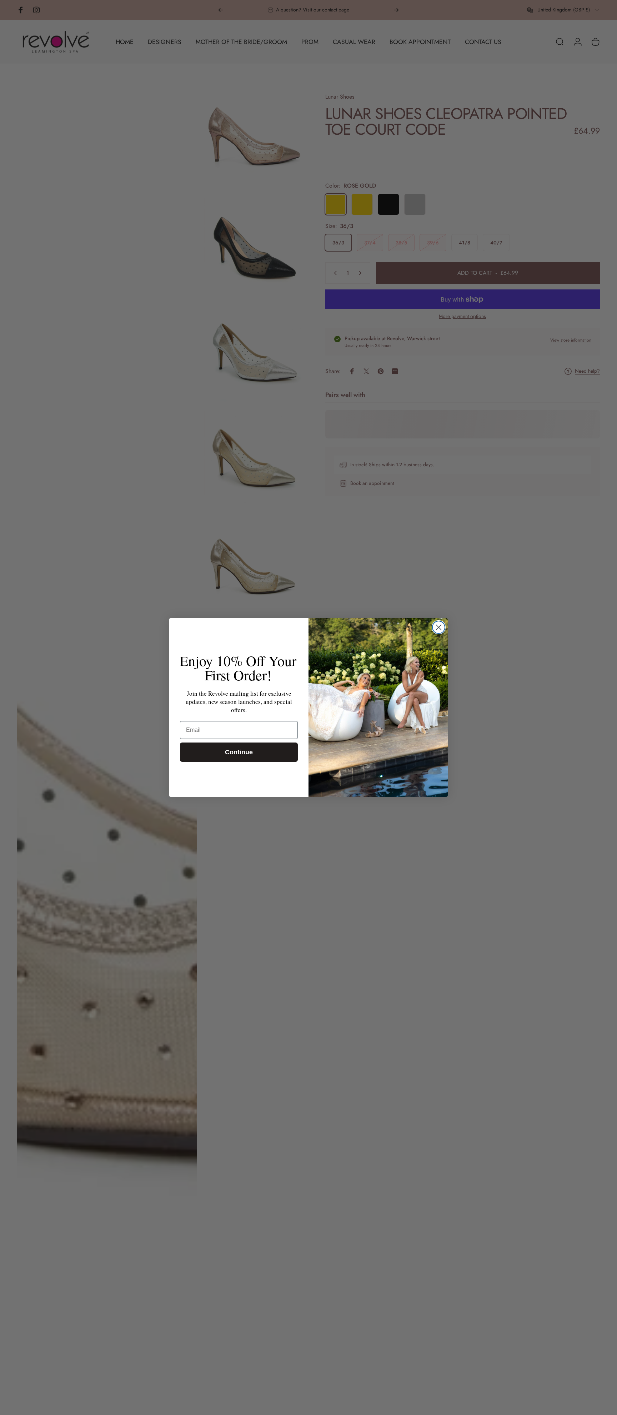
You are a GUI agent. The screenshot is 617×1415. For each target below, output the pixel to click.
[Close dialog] (438, 627)
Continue (239, 752)
